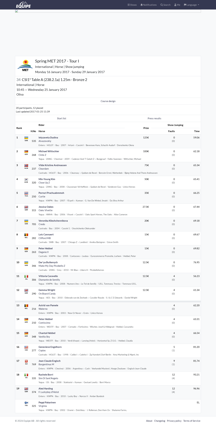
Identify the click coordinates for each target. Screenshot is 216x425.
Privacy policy (174, 420)
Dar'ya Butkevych (48, 262)
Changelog (159, 420)
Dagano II (44, 252)
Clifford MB (45, 238)
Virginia (43, 405)
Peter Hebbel (46, 248)
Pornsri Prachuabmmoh (51, 192)
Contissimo (44, 322)
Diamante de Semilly (49, 279)
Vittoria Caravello (48, 276)
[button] (191, 5)
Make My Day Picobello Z (52, 265)
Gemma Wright (47, 290)
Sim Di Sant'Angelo (48, 378)
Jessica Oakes (46, 206)
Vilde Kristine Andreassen (53, 165)
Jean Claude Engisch (50, 360)
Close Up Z (44, 182)
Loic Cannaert (46, 234)
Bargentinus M (46, 364)
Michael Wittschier (49, 151)
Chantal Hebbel (47, 333)
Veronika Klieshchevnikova (53, 220)
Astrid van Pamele (48, 305)
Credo (42, 224)
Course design (108, 101)
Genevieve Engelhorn (50, 346)
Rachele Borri (46, 374)
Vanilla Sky (44, 336)
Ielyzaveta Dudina (48, 137)
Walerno (43, 308)
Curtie (42, 196)
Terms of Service (191, 420)
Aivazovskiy (45, 141)
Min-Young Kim (47, 179)
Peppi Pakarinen (47, 402)
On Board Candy (47, 293)
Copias (42, 350)
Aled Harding (46, 388)
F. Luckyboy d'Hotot (49, 392)
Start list (61, 118)
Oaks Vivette (45, 210)
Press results (154, 118)
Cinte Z (42, 154)
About (149, 420)
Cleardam (44, 168)
